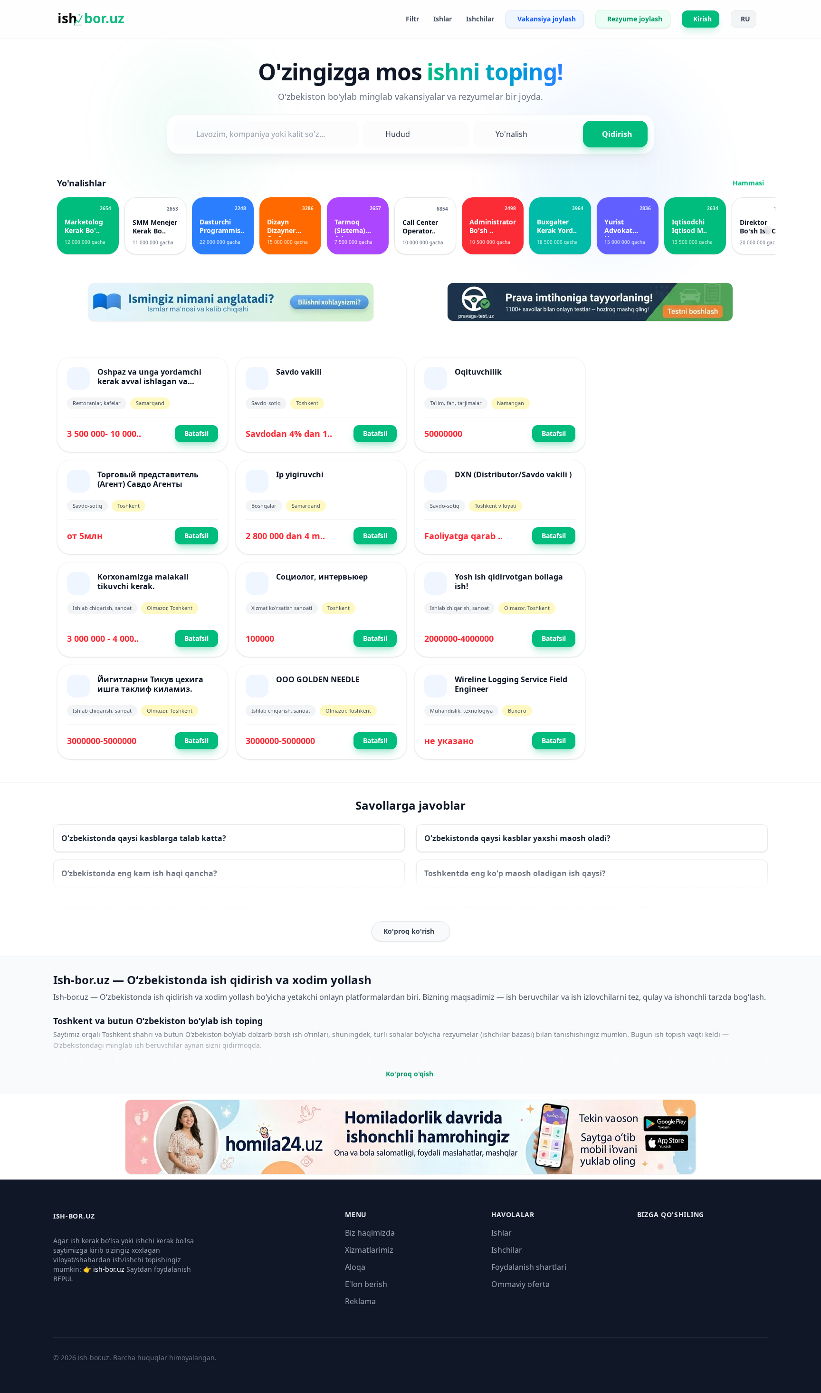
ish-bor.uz (108, 1269)
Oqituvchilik (478, 372)
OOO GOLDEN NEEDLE (318, 679)
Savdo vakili (299, 372)
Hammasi (748, 182)
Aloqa (355, 1267)
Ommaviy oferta (520, 1284)
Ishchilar (506, 1250)
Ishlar (501, 1233)
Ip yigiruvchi (300, 474)
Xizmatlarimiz (369, 1250)
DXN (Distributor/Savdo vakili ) (513, 474)
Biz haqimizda (370, 1233)
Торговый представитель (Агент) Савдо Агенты (148, 479)
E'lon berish (366, 1284)
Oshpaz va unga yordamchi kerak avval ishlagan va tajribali (149, 381)
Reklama (360, 1301)
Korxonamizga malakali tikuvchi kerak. (143, 581)
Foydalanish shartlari (528, 1267)
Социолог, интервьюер (322, 576)
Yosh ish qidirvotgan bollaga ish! (509, 581)
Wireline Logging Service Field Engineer (511, 684)
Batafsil (196, 433)
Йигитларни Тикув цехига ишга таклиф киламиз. (150, 684)
